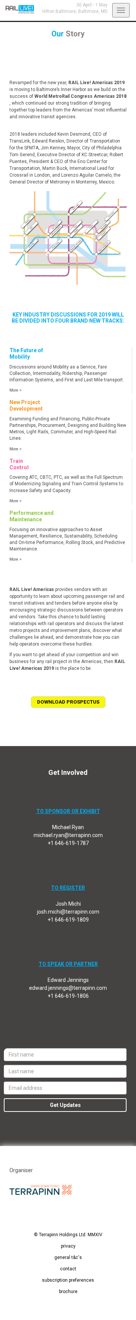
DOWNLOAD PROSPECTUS (68, 702)
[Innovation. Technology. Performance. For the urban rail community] (17, 9)
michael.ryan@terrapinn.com (68, 835)
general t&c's (68, 1257)
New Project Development (26, 405)
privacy (68, 1246)
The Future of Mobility (26, 353)
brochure (68, 1291)
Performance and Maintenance (31, 516)
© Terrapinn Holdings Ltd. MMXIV (68, 1234)
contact (68, 1268)
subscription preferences (68, 1280)
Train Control (19, 464)
